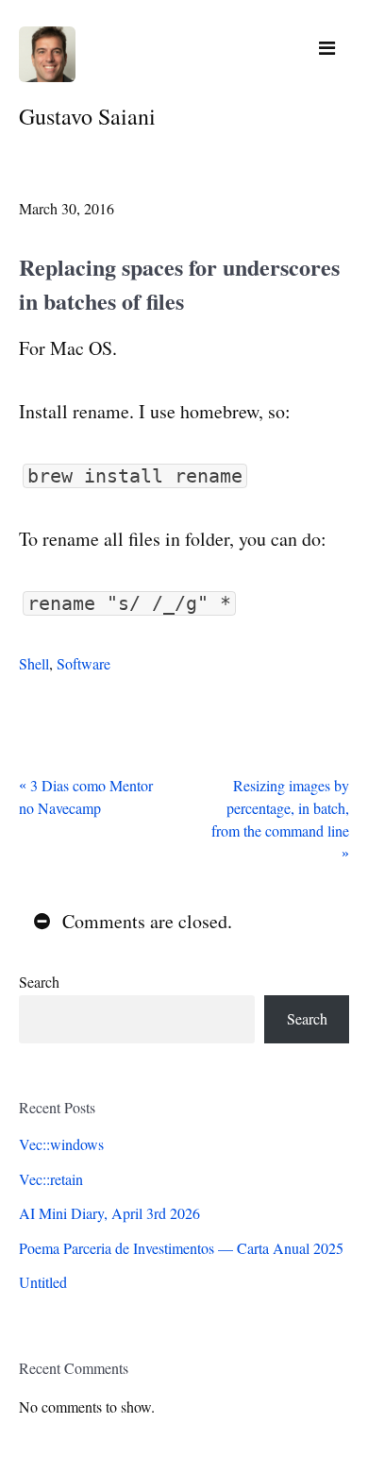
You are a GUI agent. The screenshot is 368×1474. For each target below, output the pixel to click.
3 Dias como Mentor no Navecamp (86, 796)
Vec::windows (61, 1144)
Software (83, 663)
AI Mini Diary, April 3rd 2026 (109, 1213)
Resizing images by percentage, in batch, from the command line (280, 807)
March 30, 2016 (66, 208)
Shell (34, 663)
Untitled (43, 1282)
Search (39, 981)
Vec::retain (51, 1179)
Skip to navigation (327, 48)
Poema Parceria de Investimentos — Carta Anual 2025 (181, 1248)
